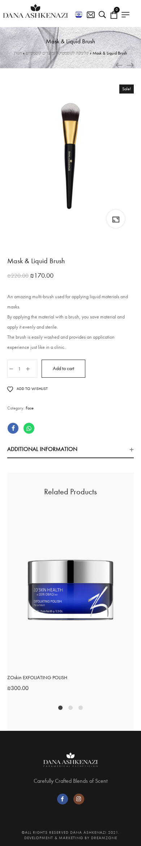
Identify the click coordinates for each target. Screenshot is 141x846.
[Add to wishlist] (78, 663)
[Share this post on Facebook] (13, 428)
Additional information (42, 449)
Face (30, 408)
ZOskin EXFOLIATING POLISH (37, 677)
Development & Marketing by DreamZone (70, 838)
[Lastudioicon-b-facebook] (62, 799)
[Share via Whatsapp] (29, 428)
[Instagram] (78, 799)
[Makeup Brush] (119, 65)
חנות (18, 53)
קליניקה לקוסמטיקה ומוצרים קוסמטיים (57, 53)
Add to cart (63, 368)
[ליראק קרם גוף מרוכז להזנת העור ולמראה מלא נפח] (130, 65)
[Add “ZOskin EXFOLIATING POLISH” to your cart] (62, 663)
